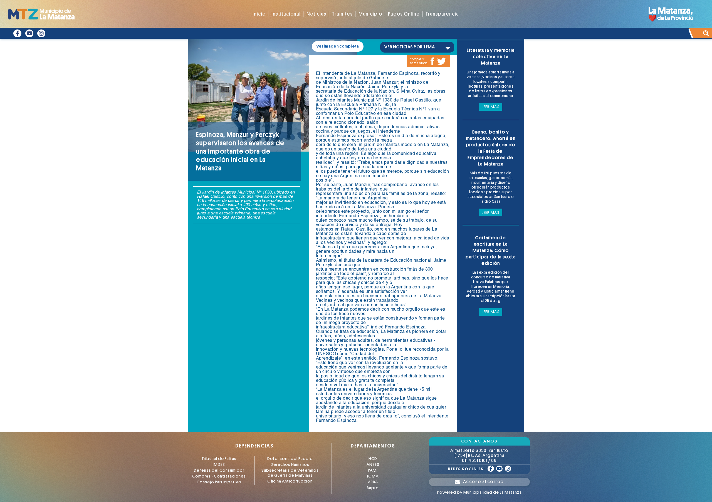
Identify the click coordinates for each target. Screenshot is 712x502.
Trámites (342, 14)
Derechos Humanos (290, 465)
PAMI (373, 470)
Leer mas (491, 107)
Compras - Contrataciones (219, 476)
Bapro (373, 488)
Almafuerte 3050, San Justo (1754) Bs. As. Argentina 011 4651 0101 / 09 (479, 455)
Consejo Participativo (219, 482)
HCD (373, 459)
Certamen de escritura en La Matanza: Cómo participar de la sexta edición (491, 250)
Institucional (286, 14)
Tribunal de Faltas (219, 459)
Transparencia (442, 14)
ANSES (373, 465)
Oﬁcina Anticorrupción (290, 481)
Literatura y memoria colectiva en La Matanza (491, 56)
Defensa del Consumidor (219, 470)
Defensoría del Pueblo (290, 459)
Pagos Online (404, 14)
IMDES (219, 465)
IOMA (373, 476)
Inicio (259, 14)
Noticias (316, 14)
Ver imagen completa (337, 46)
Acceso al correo (483, 481)
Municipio (370, 14)
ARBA (373, 482)
